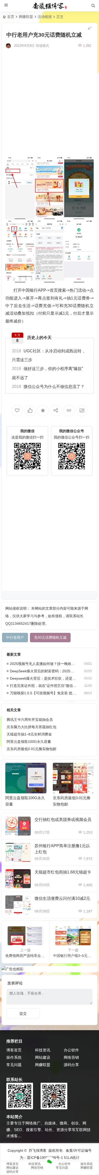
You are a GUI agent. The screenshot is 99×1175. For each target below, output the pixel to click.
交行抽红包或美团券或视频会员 (63, 819)
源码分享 (71, 1065)
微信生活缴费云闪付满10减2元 (62, 898)
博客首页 (14, 1050)
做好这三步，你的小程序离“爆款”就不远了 (47, 373)
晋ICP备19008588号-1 (45, 1158)
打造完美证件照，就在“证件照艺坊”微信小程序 (43, 686)
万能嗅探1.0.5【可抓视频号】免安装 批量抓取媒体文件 (43, 693)
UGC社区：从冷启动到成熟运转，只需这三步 (49, 355)
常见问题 (14, 1065)
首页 (10, 17)
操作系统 (14, 1057)
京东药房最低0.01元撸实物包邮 (31, 749)
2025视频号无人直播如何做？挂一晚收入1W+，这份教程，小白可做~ (43, 664)
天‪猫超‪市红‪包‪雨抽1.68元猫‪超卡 (63, 872)
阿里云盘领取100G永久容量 (29, 742)
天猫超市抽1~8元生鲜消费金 (29, 734)
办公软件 (71, 1050)
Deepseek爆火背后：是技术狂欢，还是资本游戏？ (43, 678)
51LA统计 (71, 1158)
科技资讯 (42, 1050)
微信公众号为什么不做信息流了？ (48, 386)
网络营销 (71, 1057)
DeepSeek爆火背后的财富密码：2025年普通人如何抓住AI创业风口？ (43, 671)
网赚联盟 (26, 17)
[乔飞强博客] (49, 6)
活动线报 (45, 17)
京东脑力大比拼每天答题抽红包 (31, 727)
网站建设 (42, 1057)
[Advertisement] (49, 102)
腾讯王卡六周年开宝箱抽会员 (30, 720)
